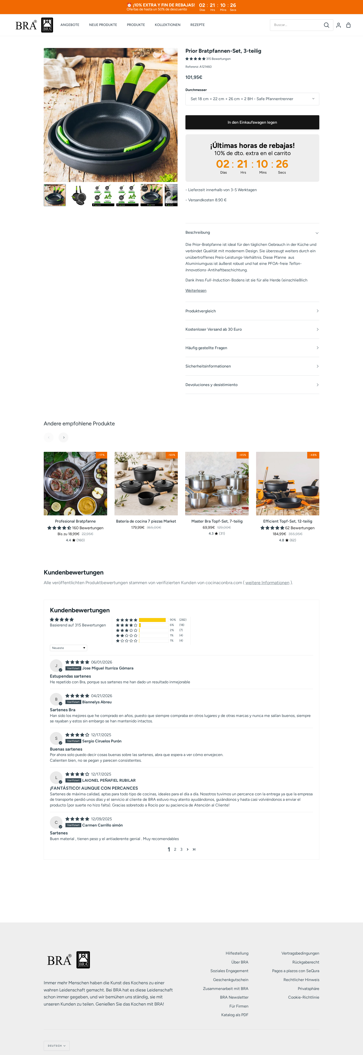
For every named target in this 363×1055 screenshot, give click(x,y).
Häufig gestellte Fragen (206, 347)
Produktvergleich (200, 311)
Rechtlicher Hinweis (301, 979)
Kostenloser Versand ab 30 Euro (213, 329)
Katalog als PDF (234, 1014)
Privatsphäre (308, 988)
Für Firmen (238, 1006)
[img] (77, 662)
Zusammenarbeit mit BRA (225, 988)
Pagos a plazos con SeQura (295, 970)
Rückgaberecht (305, 962)
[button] (195, 59)
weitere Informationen (267, 582)
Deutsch (55, 1045)
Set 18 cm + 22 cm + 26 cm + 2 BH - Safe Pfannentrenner (242, 98)
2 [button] (175, 849)
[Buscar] (326, 25)
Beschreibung (197, 232)
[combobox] (295, 25)
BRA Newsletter (234, 997)
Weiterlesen (195, 290)
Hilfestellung (237, 953)
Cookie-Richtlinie (303, 997)
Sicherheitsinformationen (208, 366)
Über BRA (239, 962)
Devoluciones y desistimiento (211, 384)
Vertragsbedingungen (300, 953)
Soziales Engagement (229, 970)
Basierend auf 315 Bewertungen (78, 625)
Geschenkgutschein (230, 979)
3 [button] (181, 849)
